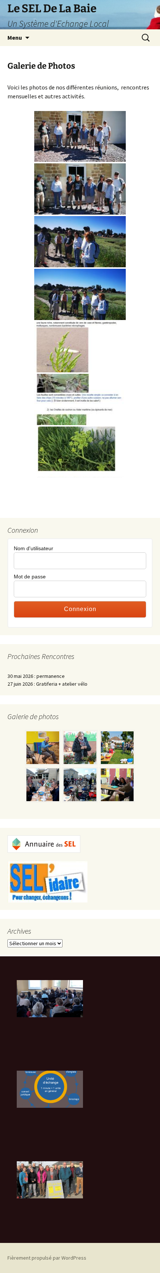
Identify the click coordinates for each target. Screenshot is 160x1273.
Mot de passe (30, 577)
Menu (14, 37)
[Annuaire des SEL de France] (43, 843)
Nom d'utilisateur (33, 548)
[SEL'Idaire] (47, 881)
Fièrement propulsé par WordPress (46, 1257)
